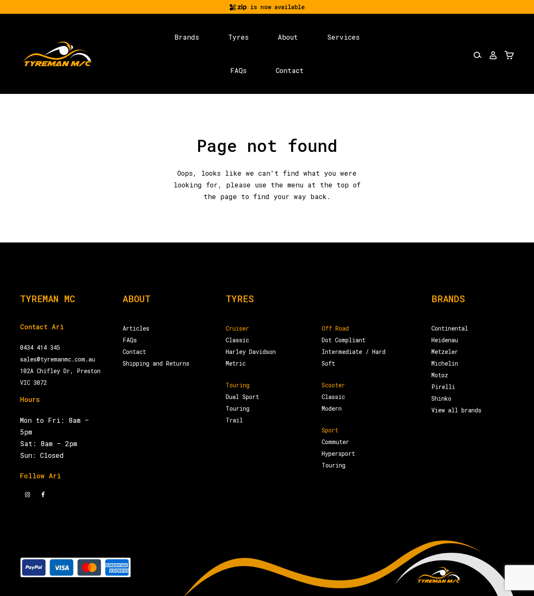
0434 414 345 (40, 347)
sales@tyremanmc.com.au (57, 359)
